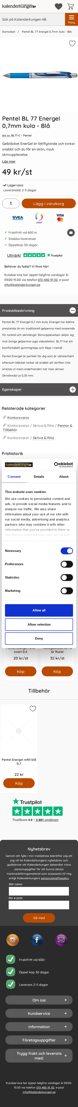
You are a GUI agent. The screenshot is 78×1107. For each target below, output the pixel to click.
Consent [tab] (14, 476)
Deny (39, 638)
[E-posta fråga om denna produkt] (71, 232)
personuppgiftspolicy (55, 878)
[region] (39, 310)
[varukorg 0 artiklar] (71, 6)
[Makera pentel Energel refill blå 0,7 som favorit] (32, 709)
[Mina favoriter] (58, 6)
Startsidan (8, 31)
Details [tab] (39, 476)
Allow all (39, 610)
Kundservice (39, 1013)
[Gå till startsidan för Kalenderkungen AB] (19, 6)
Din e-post (16, 898)
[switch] (67, 564)
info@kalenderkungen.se (22, 285)
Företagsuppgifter (39, 1040)
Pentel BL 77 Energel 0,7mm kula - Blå (46, 31)
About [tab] (64, 476)
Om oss (39, 1000)
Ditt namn (15, 884)
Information (39, 1026)
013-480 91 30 (48, 280)
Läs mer (9, 161)
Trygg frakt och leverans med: (39, 1055)
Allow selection (39, 624)
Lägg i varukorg (48, 203)
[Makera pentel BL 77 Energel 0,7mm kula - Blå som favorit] (72, 44)
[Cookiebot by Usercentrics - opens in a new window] (55, 465)
